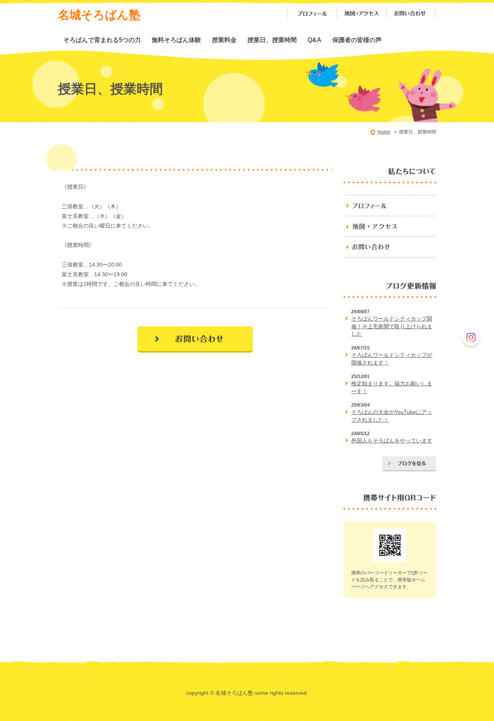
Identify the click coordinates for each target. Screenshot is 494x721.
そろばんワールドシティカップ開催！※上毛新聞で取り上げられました (391, 326)
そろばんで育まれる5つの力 (102, 39)
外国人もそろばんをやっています (391, 440)
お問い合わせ (411, 14)
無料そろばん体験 (176, 39)
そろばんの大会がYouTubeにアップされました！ (391, 416)
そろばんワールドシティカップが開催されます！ (391, 359)
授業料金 (224, 39)
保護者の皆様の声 (357, 39)
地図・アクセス (362, 14)
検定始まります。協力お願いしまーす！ (391, 387)
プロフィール (312, 14)
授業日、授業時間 (272, 39)
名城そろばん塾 (99, 14)
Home (383, 132)
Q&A (314, 39)
